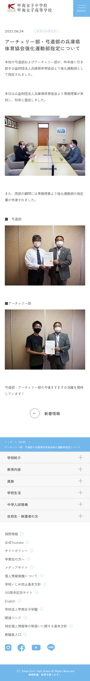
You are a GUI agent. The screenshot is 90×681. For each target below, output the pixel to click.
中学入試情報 (17, 504)
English (10, 600)
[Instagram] (9, 648)
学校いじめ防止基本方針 (23, 584)
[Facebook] (22, 648)
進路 (10, 481)
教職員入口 (13, 634)
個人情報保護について (21, 575)
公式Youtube (14, 542)
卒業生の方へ (14, 559)
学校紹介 (14, 457)
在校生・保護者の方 (22, 516)
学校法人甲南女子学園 (21, 609)
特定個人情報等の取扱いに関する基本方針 (36, 626)
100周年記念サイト (19, 592)
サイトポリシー (16, 550)
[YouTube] (37, 648)
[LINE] (51, 648)
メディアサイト (16, 567)
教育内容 (14, 469)
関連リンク (13, 617)
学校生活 (14, 492)
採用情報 (11, 533)
